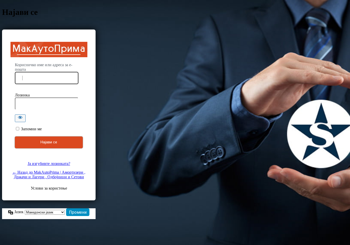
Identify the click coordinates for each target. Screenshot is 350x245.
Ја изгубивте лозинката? (49, 163)
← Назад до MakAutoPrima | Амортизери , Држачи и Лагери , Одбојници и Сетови (48, 174)
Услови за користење (49, 188)
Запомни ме (31, 129)
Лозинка (22, 95)
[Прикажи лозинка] (20, 118)
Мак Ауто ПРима (49, 49)
